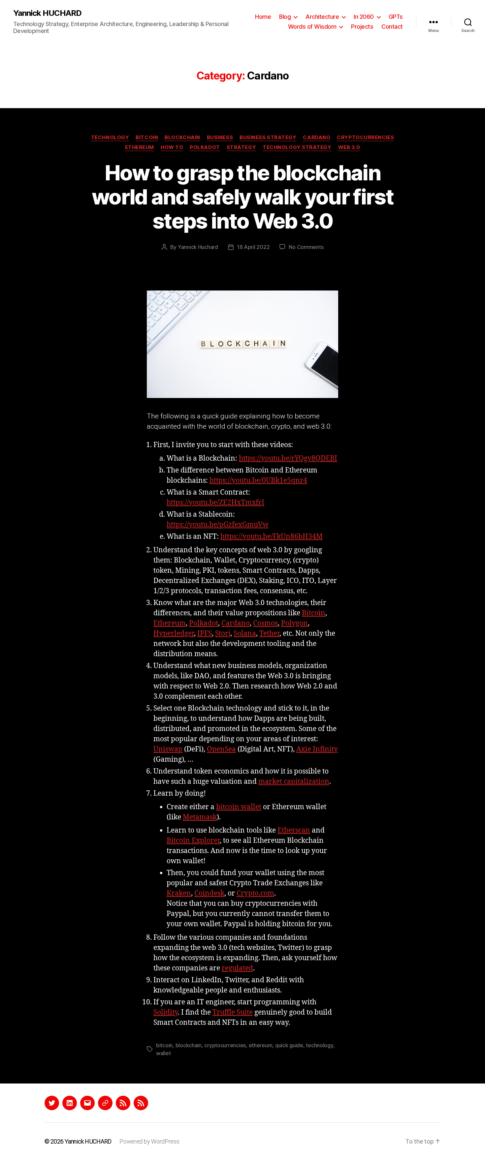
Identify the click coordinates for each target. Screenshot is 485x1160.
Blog (285, 16)
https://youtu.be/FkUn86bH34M (271, 536)
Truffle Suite (232, 1012)
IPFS (204, 633)
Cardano (316, 137)
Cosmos (265, 623)
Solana (245, 633)
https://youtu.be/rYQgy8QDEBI (288, 458)
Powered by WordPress (149, 1141)
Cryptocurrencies (365, 137)
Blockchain (182, 137)
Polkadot (205, 147)
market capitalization (293, 781)
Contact (392, 26)
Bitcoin (147, 137)
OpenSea (221, 749)
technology (319, 1045)
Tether (269, 633)
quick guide (289, 1045)
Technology (110, 137)
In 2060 (364, 16)
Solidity (165, 1012)
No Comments (306, 247)
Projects (362, 26)
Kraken (179, 893)
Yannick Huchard (198, 247)
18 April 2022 (253, 247)
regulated (237, 968)
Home (263, 16)
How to (172, 147)
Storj (222, 633)
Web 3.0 (349, 147)
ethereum (261, 1045)
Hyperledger (173, 633)
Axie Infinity (317, 749)
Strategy (241, 147)
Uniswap (167, 749)
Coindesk (209, 893)
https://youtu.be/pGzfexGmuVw (218, 524)
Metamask (200, 817)
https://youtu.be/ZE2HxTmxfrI (215, 502)
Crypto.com (255, 893)
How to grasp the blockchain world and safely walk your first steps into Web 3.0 (242, 196)
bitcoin (164, 1045)
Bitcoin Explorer (193, 840)
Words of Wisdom (312, 26)
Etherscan (293, 830)
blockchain (189, 1045)
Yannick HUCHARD (47, 13)
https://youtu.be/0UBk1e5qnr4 (258, 480)
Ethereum (139, 147)
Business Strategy (268, 137)
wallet (163, 1053)
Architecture (322, 16)
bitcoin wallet (238, 807)
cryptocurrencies (225, 1045)
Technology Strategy (297, 147)
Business (220, 137)
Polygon (294, 623)
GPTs (396, 16)
